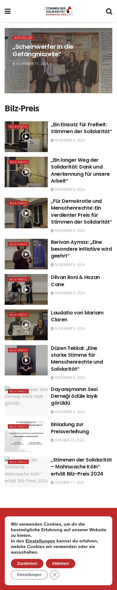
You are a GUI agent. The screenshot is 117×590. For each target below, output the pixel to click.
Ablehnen (60, 563)
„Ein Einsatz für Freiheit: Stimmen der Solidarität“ (81, 128)
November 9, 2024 (69, 140)
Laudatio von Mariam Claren (77, 316)
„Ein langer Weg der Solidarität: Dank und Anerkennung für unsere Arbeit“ (80, 170)
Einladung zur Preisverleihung (70, 428)
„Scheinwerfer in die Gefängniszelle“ (43, 50)
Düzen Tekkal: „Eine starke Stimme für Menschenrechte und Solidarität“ (77, 359)
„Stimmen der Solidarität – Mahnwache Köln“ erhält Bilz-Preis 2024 (81, 466)
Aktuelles (23, 38)
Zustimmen (27, 563)
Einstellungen (40, 540)
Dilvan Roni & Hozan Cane (75, 281)
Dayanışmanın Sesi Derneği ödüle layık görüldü (74, 396)
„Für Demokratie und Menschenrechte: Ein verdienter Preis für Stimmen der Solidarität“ (81, 211)
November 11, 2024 (31, 64)
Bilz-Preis (18, 126)
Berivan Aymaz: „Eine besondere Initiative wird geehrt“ (81, 249)
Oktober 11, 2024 (69, 482)
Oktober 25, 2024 (69, 440)
